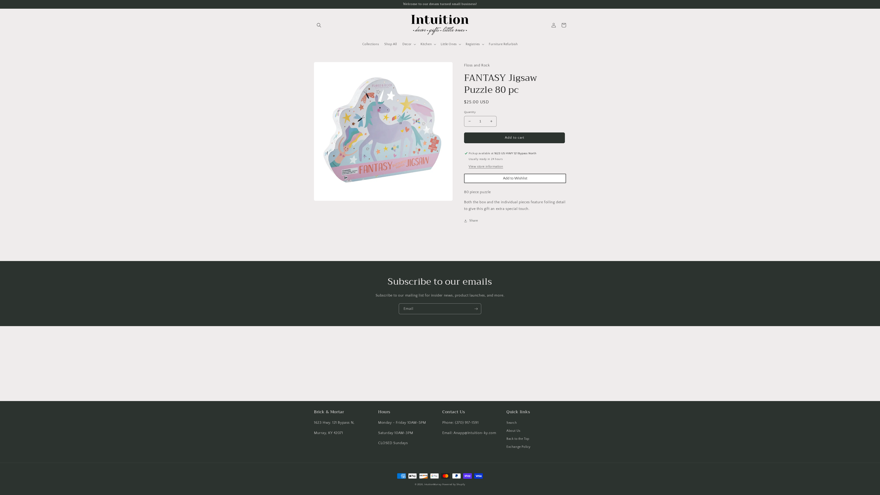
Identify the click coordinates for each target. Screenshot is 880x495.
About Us (513, 431)
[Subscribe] (476, 308)
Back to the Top (517, 439)
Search (511, 423)
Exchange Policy (518, 447)
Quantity (470, 112)
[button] (319, 25)
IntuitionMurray (433, 484)
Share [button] (473, 221)
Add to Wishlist (515, 178)
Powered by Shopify (453, 484)
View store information (486, 166)
